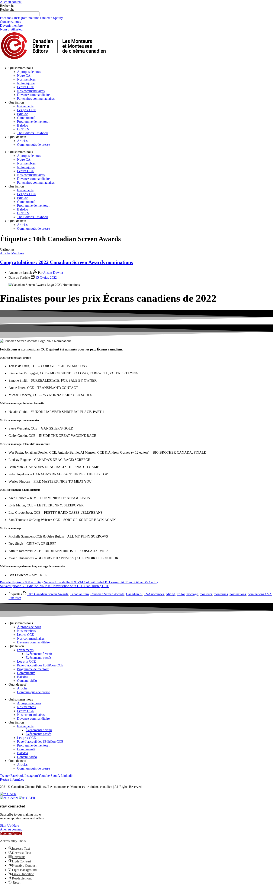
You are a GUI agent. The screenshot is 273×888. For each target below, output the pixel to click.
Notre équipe (26, 83)
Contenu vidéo (27, 680)
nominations (237, 594)
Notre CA (23, 75)
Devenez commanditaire (33, 95)
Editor (181, 594)
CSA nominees (154, 594)
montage (192, 594)
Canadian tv (134, 594)
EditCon (22, 114)
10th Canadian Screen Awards (47, 594)
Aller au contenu (11, 2)
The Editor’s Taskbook (32, 133)
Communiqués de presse (33, 144)
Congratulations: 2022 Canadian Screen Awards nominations (66, 262)
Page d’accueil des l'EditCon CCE (40, 665)
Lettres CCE (25, 87)
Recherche (7, 5)
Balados (22, 125)
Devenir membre (11, 25)
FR (14, 794)
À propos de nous (29, 72)
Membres (17, 253)
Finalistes (15, 598)
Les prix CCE (26, 110)
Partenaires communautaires (36, 98)
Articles (22, 141)
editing (170, 594)
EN (16, 798)
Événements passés (38, 657)
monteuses (221, 594)
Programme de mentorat (33, 121)
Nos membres (26, 79)
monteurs (206, 594)
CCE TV (23, 129)
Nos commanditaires (31, 91)
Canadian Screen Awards (107, 594)
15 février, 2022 (46, 277)
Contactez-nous (10, 21)
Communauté (26, 118)
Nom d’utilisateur (11, 29)
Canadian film (79, 594)
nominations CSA (260, 594)
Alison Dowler (53, 272)
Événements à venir (39, 654)
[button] (11, 833)
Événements (25, 106)
